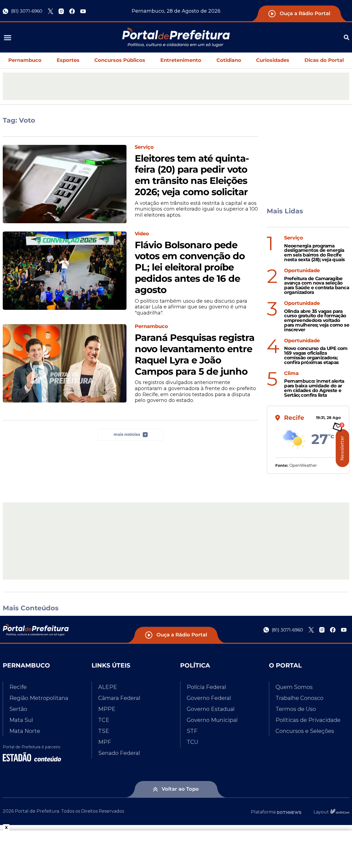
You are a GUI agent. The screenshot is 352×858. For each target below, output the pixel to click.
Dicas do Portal (324, 60)
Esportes (68, 60)
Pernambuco (25, 60)
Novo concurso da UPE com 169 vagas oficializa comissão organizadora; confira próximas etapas (316, 355)
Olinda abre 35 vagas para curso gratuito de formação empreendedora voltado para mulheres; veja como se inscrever (316, 320)
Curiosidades (272, 60)
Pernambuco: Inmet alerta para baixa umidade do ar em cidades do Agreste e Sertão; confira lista (314, 388)
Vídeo (142, 233)
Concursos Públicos (119, 60)
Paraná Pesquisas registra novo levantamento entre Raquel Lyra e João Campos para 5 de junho (194, 354)
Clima (291, 373)
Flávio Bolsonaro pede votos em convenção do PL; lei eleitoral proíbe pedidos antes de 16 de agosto (190, 267)
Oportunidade (302, 270)
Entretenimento (180, 60)
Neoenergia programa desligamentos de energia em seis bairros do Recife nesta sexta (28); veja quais (314, 253)
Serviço (144, 147)
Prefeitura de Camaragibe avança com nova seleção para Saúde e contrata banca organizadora (316, 285)
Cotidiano (228, 60)
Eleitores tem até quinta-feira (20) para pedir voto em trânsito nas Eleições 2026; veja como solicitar (192, 175)
